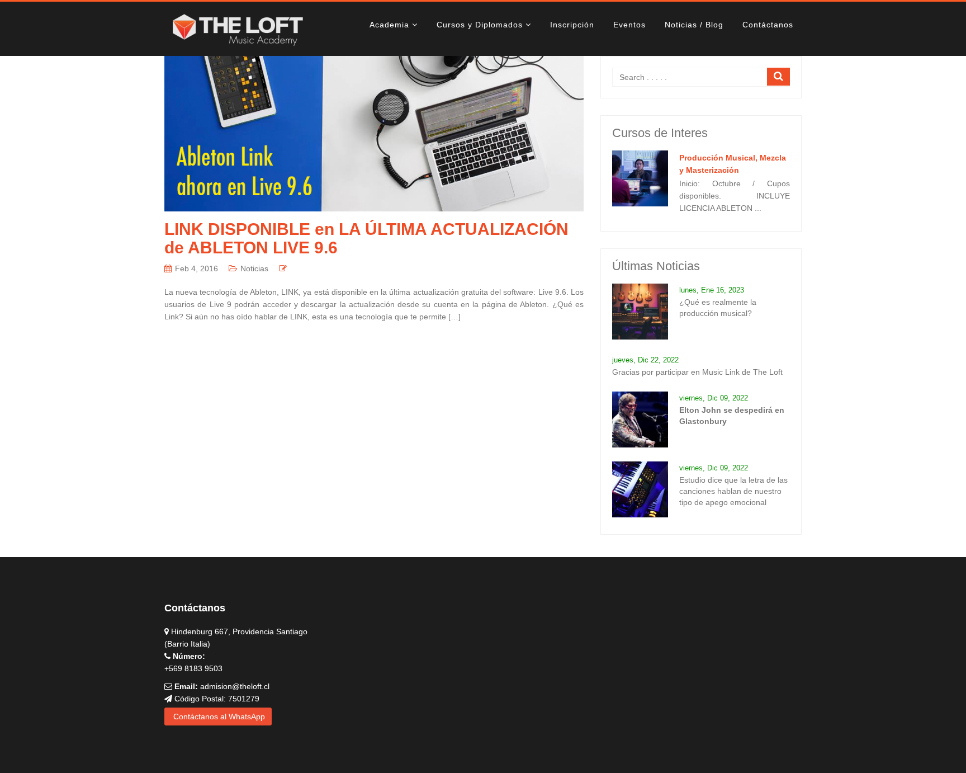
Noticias (254, 268)
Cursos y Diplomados (480, 24)
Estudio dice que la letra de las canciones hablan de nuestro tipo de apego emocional (733, 491)
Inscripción (572, 24)
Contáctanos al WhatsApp (218, 716)
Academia (389, 24)
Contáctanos (767, 24)
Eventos (629, 24)
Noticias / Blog (694, 24)
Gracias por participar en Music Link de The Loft (697, 371)
